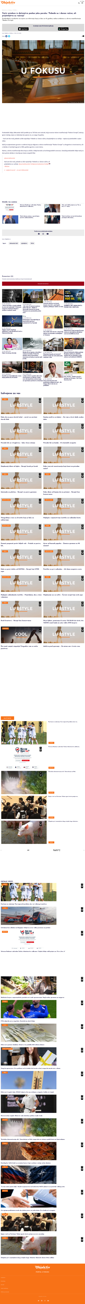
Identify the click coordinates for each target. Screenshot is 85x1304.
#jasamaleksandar (24, 164)
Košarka (51, 817)
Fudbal (51, 742)
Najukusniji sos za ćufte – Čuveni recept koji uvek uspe (63, 595)
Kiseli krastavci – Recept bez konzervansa (16, 620)
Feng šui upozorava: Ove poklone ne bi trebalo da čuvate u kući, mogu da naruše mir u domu (30, 1068)
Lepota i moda (6, 525)
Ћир (83, 1)
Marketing (3, 1281)
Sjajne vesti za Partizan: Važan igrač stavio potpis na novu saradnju (22, 1234)
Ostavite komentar (43, 284)
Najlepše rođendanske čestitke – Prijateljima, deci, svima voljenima (21, 596)
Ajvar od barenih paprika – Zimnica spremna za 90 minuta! (61, 545)
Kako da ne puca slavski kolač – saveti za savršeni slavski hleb (19, 418)
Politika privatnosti (5, 1292)
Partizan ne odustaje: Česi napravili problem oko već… (63, 721)
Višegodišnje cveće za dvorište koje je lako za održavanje (17, 519)
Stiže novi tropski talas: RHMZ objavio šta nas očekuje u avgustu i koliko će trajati (27, 1092)
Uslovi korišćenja (4, 1288)
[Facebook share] (6, 36)
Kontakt (2, 1284)
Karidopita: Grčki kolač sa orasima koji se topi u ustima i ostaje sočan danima (26, 1163)
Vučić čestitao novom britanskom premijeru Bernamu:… (72, 217)
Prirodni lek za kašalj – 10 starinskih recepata (59, 443)
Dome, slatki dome (7, 1048)
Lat (81, 1)
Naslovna (4, 10)
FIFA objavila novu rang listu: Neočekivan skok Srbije (18, 1021)
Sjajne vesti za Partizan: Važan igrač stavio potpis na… (63, 796)
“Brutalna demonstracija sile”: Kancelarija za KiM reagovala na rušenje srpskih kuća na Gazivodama (33, 1139)
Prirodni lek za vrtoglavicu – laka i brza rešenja (18, 443)
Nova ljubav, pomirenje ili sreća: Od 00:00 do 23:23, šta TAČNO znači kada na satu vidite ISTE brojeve (63, 622)
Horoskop (5, 628)
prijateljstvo (24, 243)
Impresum (3, 1277)
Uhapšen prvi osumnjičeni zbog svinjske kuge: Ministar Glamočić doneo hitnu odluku (27, 1257)
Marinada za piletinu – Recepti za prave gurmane (19, 492)
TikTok (32, 243)
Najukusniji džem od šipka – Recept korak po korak (19, 466)
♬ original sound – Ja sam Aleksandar (16, 170)
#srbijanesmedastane (37, 164)
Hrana (5, 399)
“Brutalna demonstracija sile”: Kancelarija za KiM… (62, 771)
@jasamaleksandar (9, 158)
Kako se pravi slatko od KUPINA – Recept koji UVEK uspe (20, 570)
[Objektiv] (8, 3)
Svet (5, 1167)
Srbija (5, 1072)
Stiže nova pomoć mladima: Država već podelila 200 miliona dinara (22, 1044)
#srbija (46, 164)
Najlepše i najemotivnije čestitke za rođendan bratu (62, 518)
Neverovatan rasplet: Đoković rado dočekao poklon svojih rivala (21, 1115)
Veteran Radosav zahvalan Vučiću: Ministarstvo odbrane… (30, 205)
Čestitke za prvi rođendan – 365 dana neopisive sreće (62, 569)
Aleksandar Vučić (14, 243)
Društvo (51, 767)
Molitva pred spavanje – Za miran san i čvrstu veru (61, 646)
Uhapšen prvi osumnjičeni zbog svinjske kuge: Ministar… (63, 821)
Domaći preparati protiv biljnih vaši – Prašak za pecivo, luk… (21, 545)
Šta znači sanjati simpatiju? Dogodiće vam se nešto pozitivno (19, 647)
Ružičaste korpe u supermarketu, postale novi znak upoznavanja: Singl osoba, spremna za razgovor (32, 997)
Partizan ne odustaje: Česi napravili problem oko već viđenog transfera (24, 904)
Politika (15, 10)
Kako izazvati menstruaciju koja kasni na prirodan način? (61, 467)
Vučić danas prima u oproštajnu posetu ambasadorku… (29, 217)
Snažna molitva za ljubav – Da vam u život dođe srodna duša (63, 418)
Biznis (51, 842)
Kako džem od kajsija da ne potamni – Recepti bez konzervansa (61, 493)
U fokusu (10, 10)
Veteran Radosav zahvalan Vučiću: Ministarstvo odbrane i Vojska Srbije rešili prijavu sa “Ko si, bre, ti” (33, 951)
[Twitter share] (9, 36)
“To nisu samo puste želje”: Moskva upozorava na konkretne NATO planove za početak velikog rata (33, 1186)
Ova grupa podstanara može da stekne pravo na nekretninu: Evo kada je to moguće (28, 1210)
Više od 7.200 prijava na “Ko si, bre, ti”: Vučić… (71, 205)
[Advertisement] (43, 118)
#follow (6, 166)
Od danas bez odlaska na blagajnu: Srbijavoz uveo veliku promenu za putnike (25, 927)
